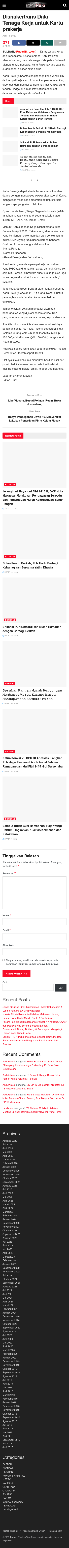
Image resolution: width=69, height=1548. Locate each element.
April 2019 (8, 1391)
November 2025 (11, 1174)
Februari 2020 (10, 1353)
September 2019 (11, 1372)
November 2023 (11, 1226)
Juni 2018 (8, 1428)
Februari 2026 (10, 1163)
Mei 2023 (7, 1249)
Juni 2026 (8, 1148)
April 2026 (8, 1155)
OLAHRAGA (9, 1486)
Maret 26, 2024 (29, 170)
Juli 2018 (7, 1424)
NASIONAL (8, 1483)
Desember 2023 (11, 1223)
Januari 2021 (9, 1312)
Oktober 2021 (10, 1279)
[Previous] (31, 180)
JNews (13, 1536)
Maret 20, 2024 (11, 771)
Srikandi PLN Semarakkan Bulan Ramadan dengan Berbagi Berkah (39, 144)
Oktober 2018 (10, 1413)
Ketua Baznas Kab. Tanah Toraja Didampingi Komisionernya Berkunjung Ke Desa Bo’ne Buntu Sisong (32, 1065)
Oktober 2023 (10, 1230)
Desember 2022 (11, 1267)
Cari (5, 982)
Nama (7, 915)
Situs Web (8, 945)
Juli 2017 (7, 1443)
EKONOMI (10, 484)
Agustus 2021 (10, 1286)
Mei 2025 (7, 1196)
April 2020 (8, 1346)
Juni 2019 (8, 1383)
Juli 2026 (7, 1144)
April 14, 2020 (9, 35)
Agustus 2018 (10, 1421)
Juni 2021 (8, 1294)
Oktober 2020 (10, 1323)
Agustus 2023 (10, 1238)
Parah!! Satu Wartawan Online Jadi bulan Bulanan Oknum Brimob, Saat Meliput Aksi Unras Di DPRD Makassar (33, 1098)
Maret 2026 (9, 1159)
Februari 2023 (10, 1260)
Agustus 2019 (10, 1376)
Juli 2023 (7, 1241)
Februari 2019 (10, 1398)
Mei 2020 (7, 1342)
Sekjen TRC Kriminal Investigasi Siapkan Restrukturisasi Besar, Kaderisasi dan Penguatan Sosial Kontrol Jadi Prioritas (32, 1040)
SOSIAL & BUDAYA (13, 1501)
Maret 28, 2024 (29, 135)
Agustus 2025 (10, 1185)
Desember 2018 (11, 1406)
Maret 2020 (9, 1350)
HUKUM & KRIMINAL (14, 1475)
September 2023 (11, 1234)
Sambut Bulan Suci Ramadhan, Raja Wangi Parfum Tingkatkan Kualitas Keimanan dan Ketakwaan (32, 830)
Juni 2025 (8, 1193)
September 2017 (11, 1439)
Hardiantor (8, 1108)
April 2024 (8, 1208)
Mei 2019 (7, 1387)
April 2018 (8, 1436)
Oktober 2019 (10, 1368)
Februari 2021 (10, 1308)
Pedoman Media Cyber (33, 1530)
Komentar (9, 873)
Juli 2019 (7, 1380)
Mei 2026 (7, 1151)
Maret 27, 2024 (29, 149)
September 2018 (11, 1417)
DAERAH (9, 683)
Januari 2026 (9, 1167)
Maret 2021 (9, 1305)
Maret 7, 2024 (10, 839)
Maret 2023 (9, 1256)
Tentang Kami (55, 1530)
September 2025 (11, 1182)
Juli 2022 (7, 1275)
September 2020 (11, 1327)
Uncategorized (10, 1509)
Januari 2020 (9, 1357)
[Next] (37, 180)
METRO (7, 1479)
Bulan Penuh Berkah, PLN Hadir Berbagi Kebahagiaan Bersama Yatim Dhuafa (43, 130)
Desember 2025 (11, 1170)
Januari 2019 (9, 1402)
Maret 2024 (9, 1211)
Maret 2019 (9, 1395)
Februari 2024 (10, 1215)
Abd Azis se (9, 1061)
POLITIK (7, 1494)
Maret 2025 (9, 1204)
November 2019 (11, 1365)
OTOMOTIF (9, 1490)
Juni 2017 (8, 1447)
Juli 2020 (7, 1335)
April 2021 (8, 1301)
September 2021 (11, 1282)
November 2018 (11, 1409)
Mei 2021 (7, 1297)
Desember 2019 (11, 1361)
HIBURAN (8, 1471)
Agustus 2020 (10, 1331)
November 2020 (11, 1320)
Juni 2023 (8, 1245)
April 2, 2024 (28, 122)
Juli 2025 (7, 1189)
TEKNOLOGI (9, 1505)
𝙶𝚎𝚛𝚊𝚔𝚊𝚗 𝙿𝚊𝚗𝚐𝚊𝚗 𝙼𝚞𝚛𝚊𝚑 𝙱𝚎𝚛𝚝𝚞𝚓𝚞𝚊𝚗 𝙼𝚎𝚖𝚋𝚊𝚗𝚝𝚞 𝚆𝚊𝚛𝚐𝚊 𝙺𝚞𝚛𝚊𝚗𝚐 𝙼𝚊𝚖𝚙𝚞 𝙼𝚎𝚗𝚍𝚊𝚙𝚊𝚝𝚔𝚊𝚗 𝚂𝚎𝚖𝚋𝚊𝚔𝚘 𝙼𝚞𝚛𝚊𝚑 (39, 161)
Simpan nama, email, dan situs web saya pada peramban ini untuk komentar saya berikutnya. (32, 961)
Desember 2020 (11, 1316)
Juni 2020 (8, 1338)
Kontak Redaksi (10, 1530)
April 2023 (8, 1252)
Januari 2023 (9, 1264)
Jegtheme (7, 1540)
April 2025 (8, 1200)
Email (7, 930)
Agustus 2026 (10, 1140)
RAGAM (7, 1498)
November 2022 (11, 1271)
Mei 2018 (7, 1432)
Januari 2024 (9, 1219)
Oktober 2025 (10, 1178)
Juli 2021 (7, 1290)
